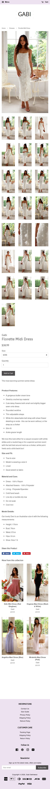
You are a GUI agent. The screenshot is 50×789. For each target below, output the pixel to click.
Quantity (5, 360)
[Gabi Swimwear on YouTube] (33, 750)
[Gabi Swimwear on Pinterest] (22, 750)
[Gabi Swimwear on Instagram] (27, 750)
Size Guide (25, 711)
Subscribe (42, 767)
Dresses (12, 28)
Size (3, 350)
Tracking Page (25, 732)
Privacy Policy (25, 715)
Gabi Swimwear (31, 774)
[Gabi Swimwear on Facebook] (17, 750)
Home (4, 28)
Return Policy (25, 738)
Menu (7, 2)
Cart (46, 2)
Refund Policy (25, 721)
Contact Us (25, 708)
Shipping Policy (25, 718)
